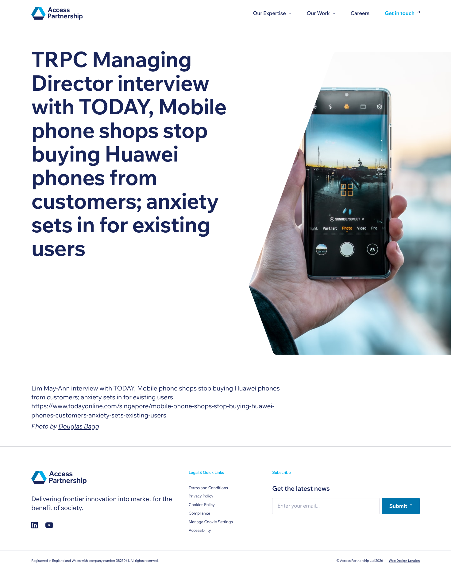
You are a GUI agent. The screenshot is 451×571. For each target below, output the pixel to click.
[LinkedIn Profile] (34, 524)
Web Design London (404, 560)
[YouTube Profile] (49, 524)
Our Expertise (269, 13)
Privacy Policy (201, 496)
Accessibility (200, 530)
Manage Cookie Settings (211, 522)
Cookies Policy (202, 504)
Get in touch (399, 14)
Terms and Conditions (208, 487)
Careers (360, 13)
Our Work (318, 13)
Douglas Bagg (78, 426)
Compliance (199, 513)
